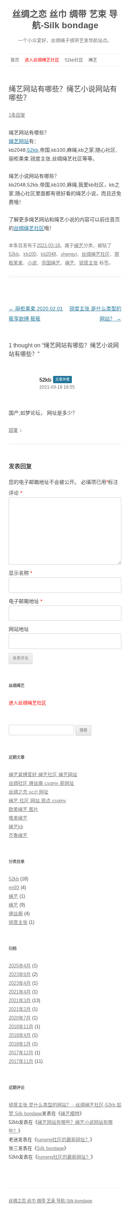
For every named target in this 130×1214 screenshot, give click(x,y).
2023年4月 (20, 983)
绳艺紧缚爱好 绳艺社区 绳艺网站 (43, 774)
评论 (15, 493)
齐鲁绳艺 (18, 835)
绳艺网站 (19, 141)
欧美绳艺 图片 (23, 809)
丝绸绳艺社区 (29, 228)
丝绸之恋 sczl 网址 (28, 792)
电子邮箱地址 (25, 601)
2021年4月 (20, 992)
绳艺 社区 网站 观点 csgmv (37, 800)
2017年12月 (21, 1052)
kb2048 (48, 254)
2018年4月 (20, 1035)
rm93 (14, 887)
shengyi (69, 254)
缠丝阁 (16, 913)
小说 (32, 262)
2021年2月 (20, 1009)
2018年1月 (20, 1044)
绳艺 (92, 60)
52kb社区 (74, 60)
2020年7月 (20, 1018)
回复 (13, 430)
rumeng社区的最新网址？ (63, 1139)
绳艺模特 (70, 1113)
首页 (14, 60)
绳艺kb (16, 826)
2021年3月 (20, 1000)
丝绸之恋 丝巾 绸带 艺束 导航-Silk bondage (65, 19)
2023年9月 (20, 974)
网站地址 (19, 629)
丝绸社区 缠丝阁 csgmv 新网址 (41, 783)
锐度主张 (88, 262)
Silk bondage (50, 1148)
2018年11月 (21, 1026)
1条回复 (17, 115)
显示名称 (20, 573)
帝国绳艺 (51, 262)
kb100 (29, 254)
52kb (32, 150)
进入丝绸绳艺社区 (42, 60)
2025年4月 (20, 965)
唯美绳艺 (18, 818)
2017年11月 (21, 1061)
